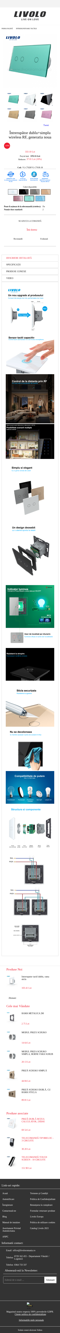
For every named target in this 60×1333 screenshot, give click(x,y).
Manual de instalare (11, 1222)
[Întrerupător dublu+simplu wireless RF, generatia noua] (30, 87)
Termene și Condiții (39, 1193)
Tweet (46, 125)
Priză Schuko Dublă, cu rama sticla (36, 1091)
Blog (4, 1216)
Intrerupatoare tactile (26, 28)
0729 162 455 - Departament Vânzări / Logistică (31, 1257)
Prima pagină (7, 28)
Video (9, 278)
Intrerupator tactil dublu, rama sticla (35, 977)
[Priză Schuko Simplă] (12, 1075)
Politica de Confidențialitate (42, 1199)
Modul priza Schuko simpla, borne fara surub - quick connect (37, 1053)
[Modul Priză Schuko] (12, 1037)
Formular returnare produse (42, 1211)
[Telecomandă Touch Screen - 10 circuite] (12, 1166)
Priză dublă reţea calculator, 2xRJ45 (33, 1120)
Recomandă (18, 239)
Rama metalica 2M (33, 1013)
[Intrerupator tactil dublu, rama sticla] (12, 981)
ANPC (5, 1236)
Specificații (13, 264)
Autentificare (8, 1199)
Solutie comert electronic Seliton (30, 1330)
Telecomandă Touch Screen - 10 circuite (34, 1158)
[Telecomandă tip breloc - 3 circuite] (12, 1147)
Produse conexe (16, 271)
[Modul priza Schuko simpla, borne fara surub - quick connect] (12, 1056)
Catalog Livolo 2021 (39, 1228)
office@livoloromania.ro (24, 1250)
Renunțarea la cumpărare (41, 1205)
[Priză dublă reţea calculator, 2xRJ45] (12, 1128)
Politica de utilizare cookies (42, 1222)
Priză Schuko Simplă (34, 1070)
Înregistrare (7, 1205)
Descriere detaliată (19, 258)
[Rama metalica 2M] (12, 1017)
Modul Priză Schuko (34, 1032)
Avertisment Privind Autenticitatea (11, 1229)
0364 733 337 (20, 1265)
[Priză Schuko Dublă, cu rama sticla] (12, 1094)
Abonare (12, 998)
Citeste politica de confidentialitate (30, 1314)
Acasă (5, 1193)
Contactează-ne (9, 1211)
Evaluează (44, 239)
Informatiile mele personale (31, 1320)
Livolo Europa (36, 1216)
